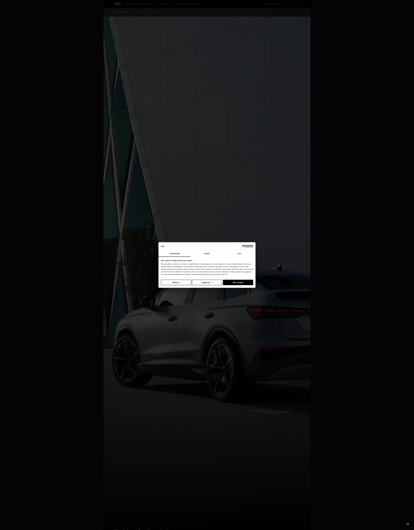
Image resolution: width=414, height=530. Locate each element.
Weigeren (176, 282)
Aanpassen (206, 282)
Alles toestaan (238, 282)
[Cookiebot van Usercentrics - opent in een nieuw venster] (243, 246)
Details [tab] (207, 253)
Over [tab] (239, 253)
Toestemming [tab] (174, 253)
